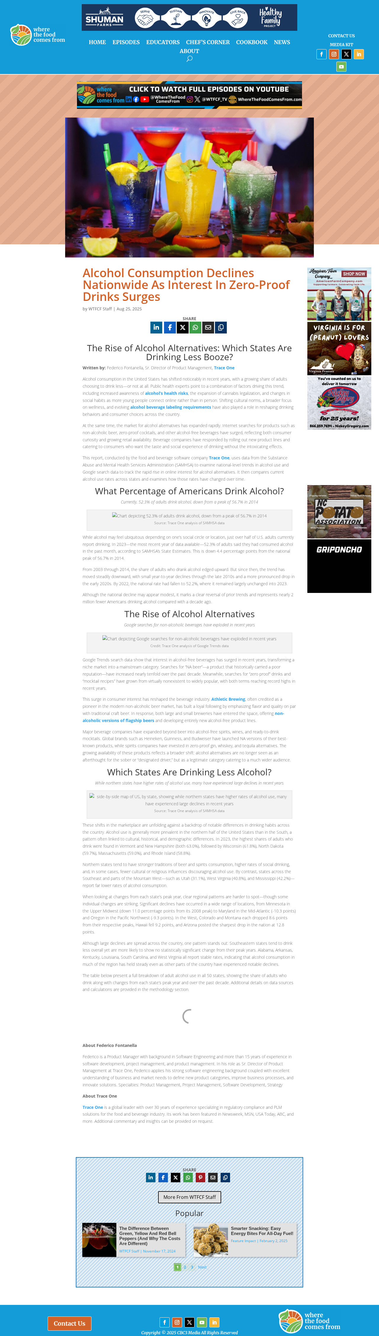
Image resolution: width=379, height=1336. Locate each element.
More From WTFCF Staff (189, 1197)
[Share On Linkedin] (156, 327)
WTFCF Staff (100, 309)
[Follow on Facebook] (322, 54)
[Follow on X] (346, 54)
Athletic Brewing (228, 699)
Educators (163, 43)
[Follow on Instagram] (334, 54)
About (189, 51)
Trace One (224, 368)
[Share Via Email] (208, 327)
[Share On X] (183, 327)
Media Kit (341, 45)
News (282, 43)
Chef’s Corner (208, 43)
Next (202, 1267)
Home (97, 43)
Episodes (126, 43)
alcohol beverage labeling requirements (170, 407)
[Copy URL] (221, 327)
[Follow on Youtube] (341, 67)
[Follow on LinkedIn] (359, 54)
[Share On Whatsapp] (195, 327)
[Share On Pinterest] (200, 1177)
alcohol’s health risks (166, 393)
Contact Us (341, 36)
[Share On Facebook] (170, 327)
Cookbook (251, 43)
